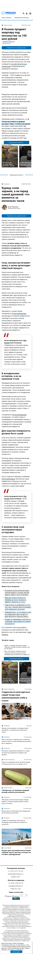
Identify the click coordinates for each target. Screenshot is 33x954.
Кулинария (6, 184)
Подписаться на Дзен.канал (16, 48)
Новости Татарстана (9, 689)
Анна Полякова (13, 207)
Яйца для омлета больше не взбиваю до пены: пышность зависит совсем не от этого (15, 600)
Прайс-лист (15, 877)
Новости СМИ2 (7, 145)
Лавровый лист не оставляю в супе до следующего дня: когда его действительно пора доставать (18, 614)
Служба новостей (8, 42)
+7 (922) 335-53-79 (15, 883)
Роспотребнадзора (19, 313)
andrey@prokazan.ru (15, 874)
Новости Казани (8, 25)
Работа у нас (16, 889)
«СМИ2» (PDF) (25, 940)
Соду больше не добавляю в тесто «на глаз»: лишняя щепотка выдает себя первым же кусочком (18, 607)
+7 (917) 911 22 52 (15, 871)
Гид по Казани (7, 847)
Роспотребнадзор (8, 479)
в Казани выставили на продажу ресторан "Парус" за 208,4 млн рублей (16, 121)
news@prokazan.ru (16, 886)
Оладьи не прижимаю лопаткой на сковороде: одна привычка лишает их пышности (18, 621)
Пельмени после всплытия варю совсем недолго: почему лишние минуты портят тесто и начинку (17, 593)
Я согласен (16, 952)
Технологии (7, 748)
